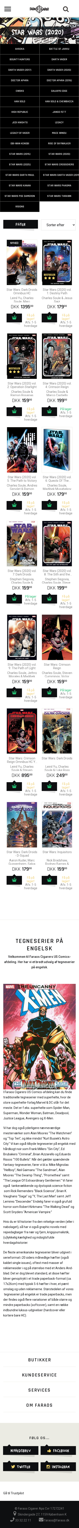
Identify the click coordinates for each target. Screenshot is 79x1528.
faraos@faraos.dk (56, 1520)
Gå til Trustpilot (13, 1493)
